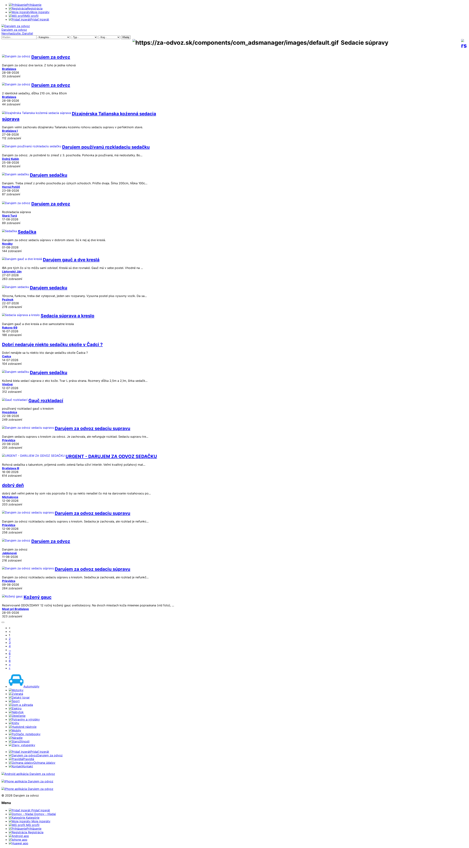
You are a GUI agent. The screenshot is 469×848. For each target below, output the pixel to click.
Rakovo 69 (9, 327)
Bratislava (9, 69)
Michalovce (10, 497)
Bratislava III (10, 468)
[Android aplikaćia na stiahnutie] (28, 774)
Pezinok (7, 299)
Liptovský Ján (12, 271)
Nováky (7, 243)
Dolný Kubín (10, 159)
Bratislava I (10, 131)
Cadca (6, 356)
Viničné (7, 384)
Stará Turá (9, 215)
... (10, 650)
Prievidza (8, 440)
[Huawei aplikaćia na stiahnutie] (27, 789)
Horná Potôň (11, 187)
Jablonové (9, 553)
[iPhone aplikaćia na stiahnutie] (27, 781)
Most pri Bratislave (15, 609)
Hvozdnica (9, 412)
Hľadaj (125, 37)
